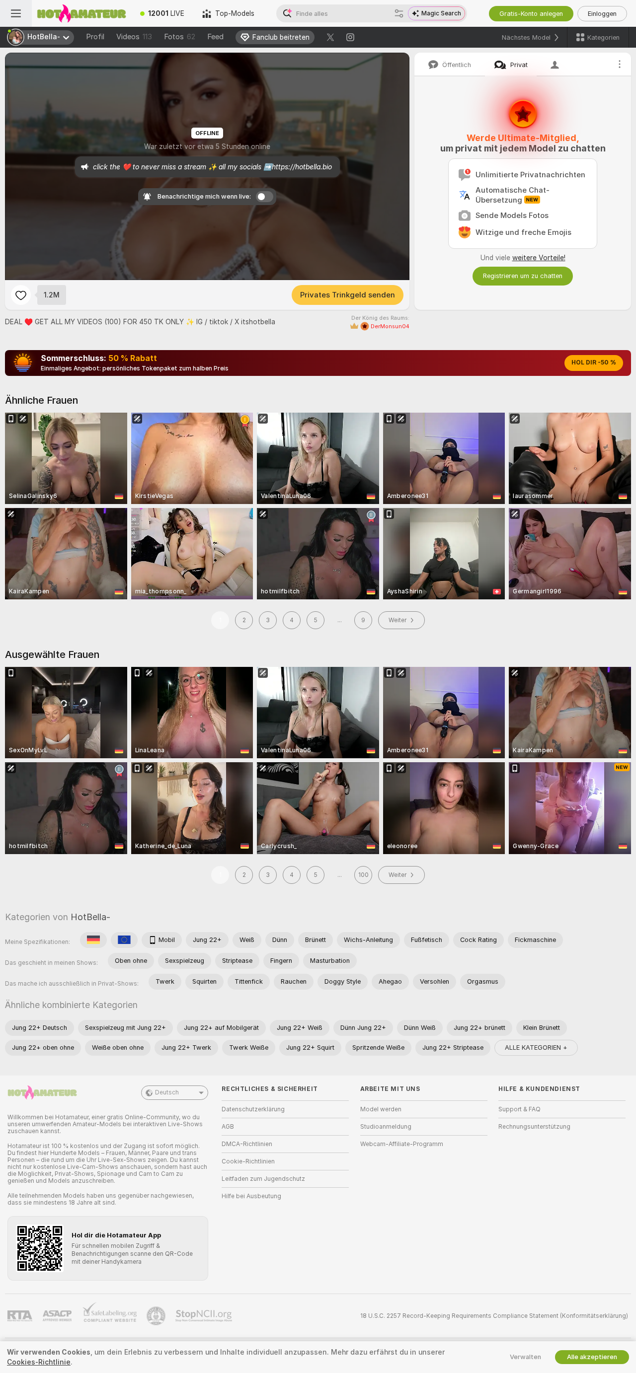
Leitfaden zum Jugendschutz (263, 1178)
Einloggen (602, 13)
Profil (95, 36)
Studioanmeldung (385, 1126)
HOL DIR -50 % (593, 362)
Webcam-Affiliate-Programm (401, 1144)
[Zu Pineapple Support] (157, 1315)
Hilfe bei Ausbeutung (251, 1196)
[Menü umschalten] (16, 13)
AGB (228, 1126)
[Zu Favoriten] (21, 295)
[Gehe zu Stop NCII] (204, 1316)
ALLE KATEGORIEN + (536, 1047)
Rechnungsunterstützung (534, 1126)
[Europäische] (124, 940)
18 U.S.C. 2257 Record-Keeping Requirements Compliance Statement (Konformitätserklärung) (494, 1315)
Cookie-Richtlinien (248, 1161)
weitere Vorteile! (538, 258)
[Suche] (399, 13)
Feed (215, 36)
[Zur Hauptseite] (81, 13)
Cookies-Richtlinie (39, 1362)
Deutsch (167, 1092)
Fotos (179, 36)
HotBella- (90, 917)
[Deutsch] (93, 940)
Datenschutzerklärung (253, 1109)
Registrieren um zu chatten (522, 276)
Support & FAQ (519, 1109)
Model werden (380, 1109)
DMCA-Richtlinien (247, 1144)
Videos (134, 36)
